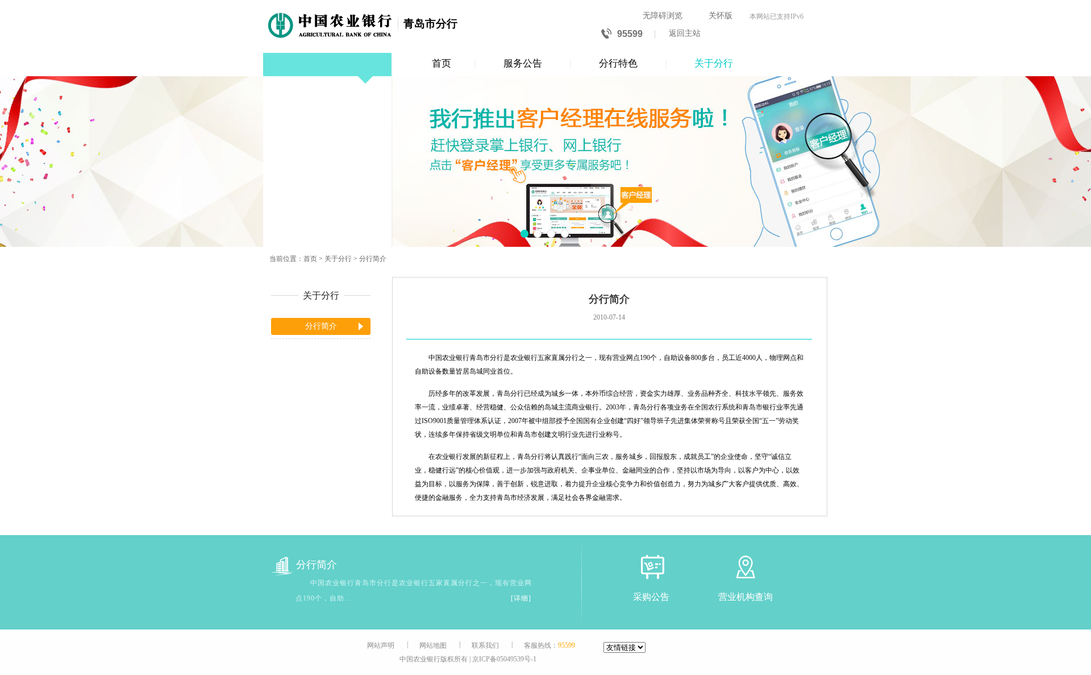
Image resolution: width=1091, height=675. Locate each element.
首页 (441, 63)
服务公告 (522, 63)
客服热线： (549, 645)
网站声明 (380, 645)
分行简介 (372, 259)
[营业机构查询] (745, 566)
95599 (630, 34)
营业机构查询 (745, 597)
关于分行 (713, 63)
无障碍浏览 (662, 15)
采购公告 (651, 597)
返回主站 (685, 33)
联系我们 (485, 645)
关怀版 (720, 15)
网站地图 (433, 645)
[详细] (521, 598)
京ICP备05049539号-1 (504, 659)
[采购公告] (651, 566)
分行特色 (618, 63)
